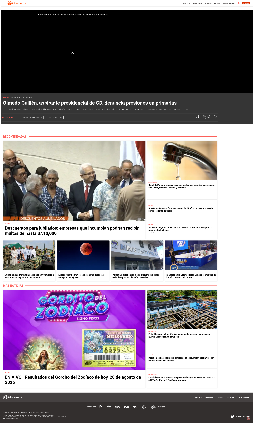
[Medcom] (161, 408)
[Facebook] (198, 117)
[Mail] (215, 117)
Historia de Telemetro (27, 413)
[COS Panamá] (117, 408)
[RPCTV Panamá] (100, 408)
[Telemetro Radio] (152, 408)
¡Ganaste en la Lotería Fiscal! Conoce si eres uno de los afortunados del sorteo (191, 276)
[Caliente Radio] (144, 408)
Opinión (208, 3)
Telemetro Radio (229, 3)
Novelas (217, 3)
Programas (197, 3)
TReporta (186, 3)
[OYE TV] (109, 408)
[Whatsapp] (209, 117)
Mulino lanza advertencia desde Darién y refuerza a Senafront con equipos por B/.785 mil (29, 276)
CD (17, 117)
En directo (246, 3)
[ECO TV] (126, 408)
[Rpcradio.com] (135, 408)
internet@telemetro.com (12, 418)
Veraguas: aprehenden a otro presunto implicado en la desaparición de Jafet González (135, 276)
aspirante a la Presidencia (32, 117)
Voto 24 (13, 97)
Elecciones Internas (54, 117)
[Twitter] (204, 117)
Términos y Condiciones (11, 413)
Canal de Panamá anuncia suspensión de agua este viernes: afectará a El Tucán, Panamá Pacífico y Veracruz (181, 186)
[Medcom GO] (91, 408)
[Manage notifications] (248, 418)
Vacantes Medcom (42, 413)
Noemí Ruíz (151, 233)
